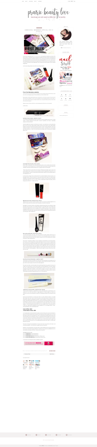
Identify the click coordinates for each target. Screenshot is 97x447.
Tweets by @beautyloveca (64, 115)
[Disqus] (39, 387)
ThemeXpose (46, 445)
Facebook (70, 96)
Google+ (66, 100)
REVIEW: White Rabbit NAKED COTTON (25, 367)
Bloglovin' (70, 100)
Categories (31, 1)
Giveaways (40, 1)
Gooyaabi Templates (55, 445)
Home (23, 1)
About (26, 1)
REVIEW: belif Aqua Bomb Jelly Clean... (37, 367)
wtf (46, 350)
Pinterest (61, 100)
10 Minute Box (33, 179)
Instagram (61, 96)
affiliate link (50, 328)
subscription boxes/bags (38, 350)
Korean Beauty (39, 27)
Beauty (35, 1)
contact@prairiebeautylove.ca (67, 47)
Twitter (66, 96)
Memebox (32, 350)
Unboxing (43, 350)
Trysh (37, 33)
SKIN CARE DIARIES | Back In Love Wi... (31, 367)
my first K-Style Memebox (37, 56)
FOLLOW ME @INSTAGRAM (49, 440)
